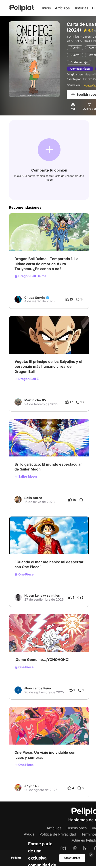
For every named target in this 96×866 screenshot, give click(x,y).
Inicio (46, 8)
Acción (75, 47)
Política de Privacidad (58, 834)
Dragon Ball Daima (32, 276)
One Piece (25, 574)
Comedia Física (80, 68)
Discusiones (77, 828)
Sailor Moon (27, 476)
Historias (80, 8)
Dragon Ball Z (28, 379)
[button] (49, 149)
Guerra (75, 55)
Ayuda (29, 834)
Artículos (62, 8)
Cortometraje (79, 62)
